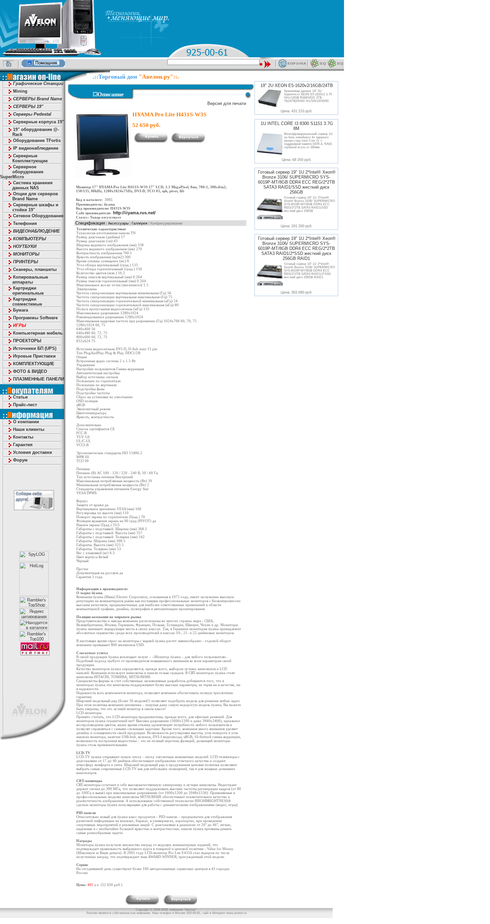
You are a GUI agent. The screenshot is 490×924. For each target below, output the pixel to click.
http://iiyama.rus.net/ (134, 212)
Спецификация (90, 223)
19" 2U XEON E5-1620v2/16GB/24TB (296, 85)
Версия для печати (226, 103)
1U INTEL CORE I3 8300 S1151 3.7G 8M (297, 126)
